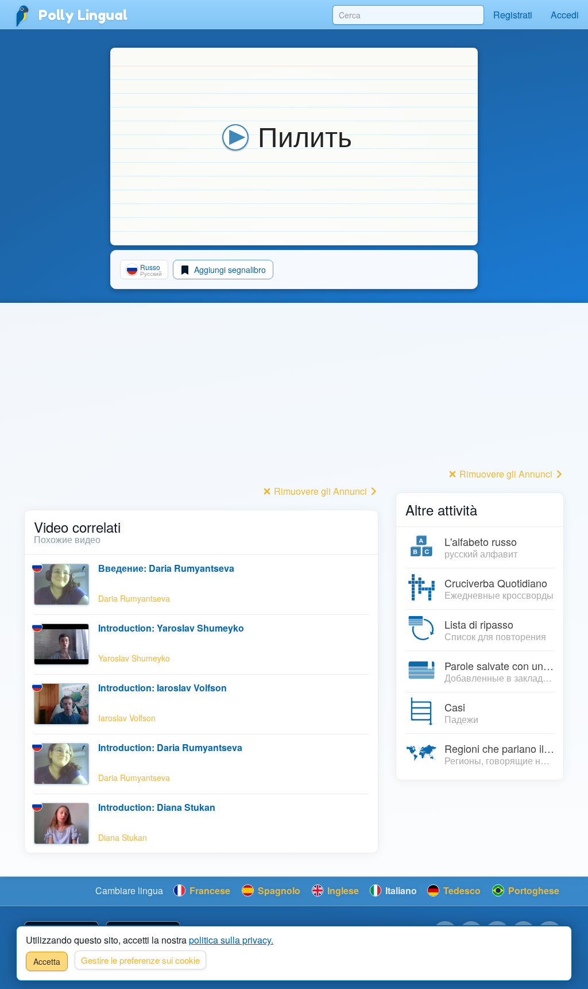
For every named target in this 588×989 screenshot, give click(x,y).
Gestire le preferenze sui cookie (140, 960)
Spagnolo (278, 890)
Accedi (565, 14)
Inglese (342, 890)
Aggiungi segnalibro (229, 269)
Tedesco (461, 890)
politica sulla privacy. (231, 939)
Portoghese (532, 890)
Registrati (512, 14)
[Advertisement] (201, 401)
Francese (208, 890)
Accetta (46, 961)
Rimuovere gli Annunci (320, 491)
